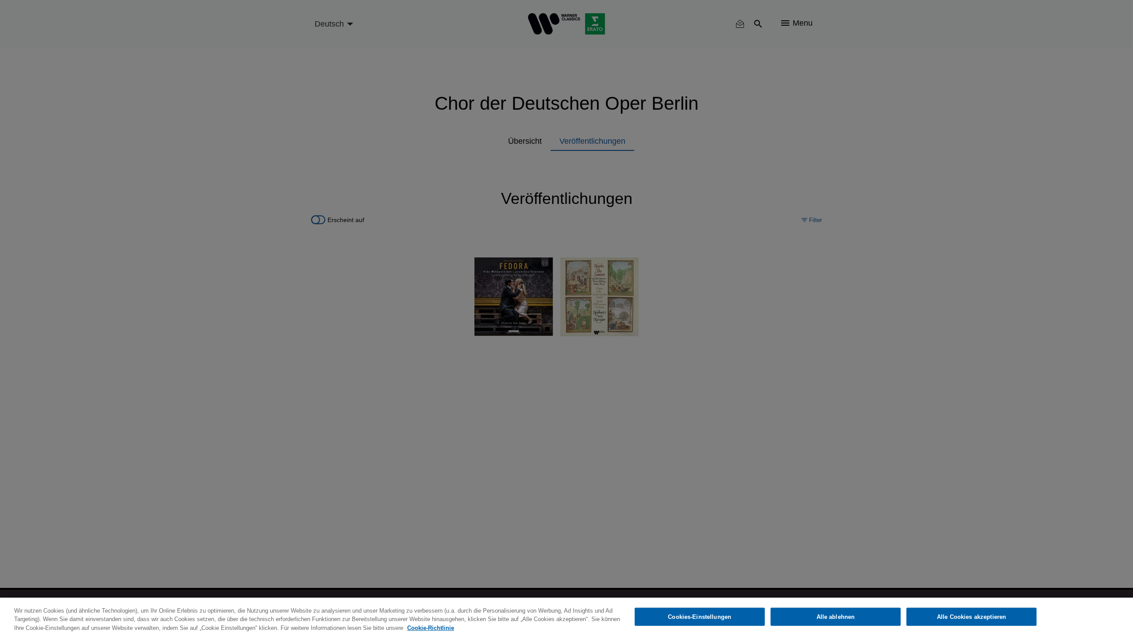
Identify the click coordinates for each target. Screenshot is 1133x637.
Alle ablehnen (836, 616)
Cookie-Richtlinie (430, 628)
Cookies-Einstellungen (699, 616)
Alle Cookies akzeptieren (971, 616)
